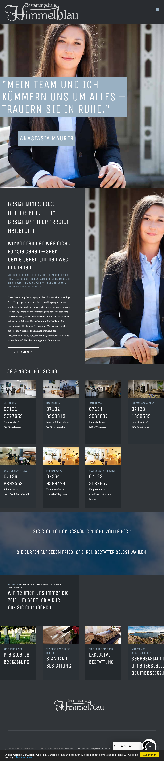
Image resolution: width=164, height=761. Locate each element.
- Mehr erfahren (23, 757)
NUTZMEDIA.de (72, 748)
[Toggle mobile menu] (157, 9)
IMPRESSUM (88, 748)
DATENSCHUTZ (102, 748)
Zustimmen (149, 755)
